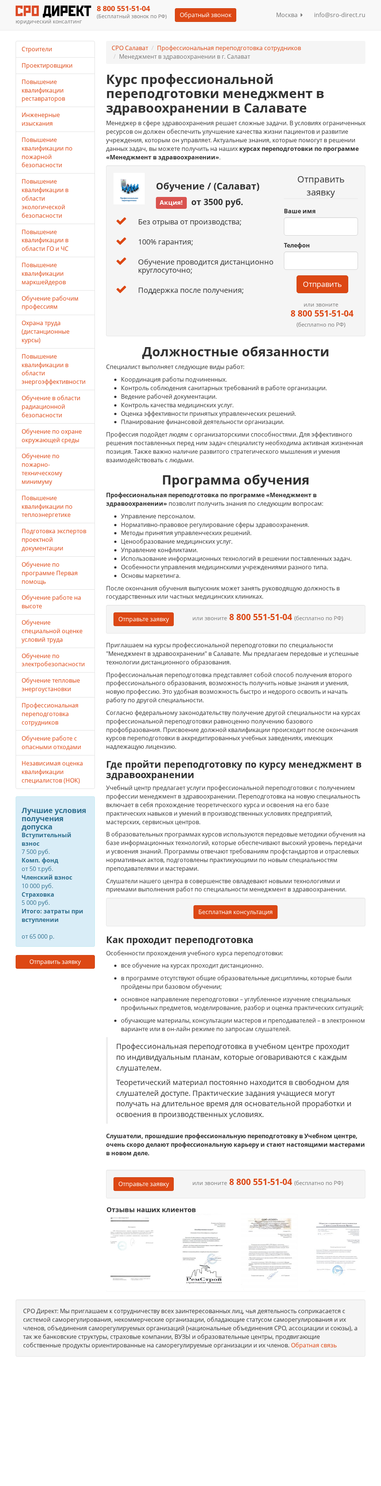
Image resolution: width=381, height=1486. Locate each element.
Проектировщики (47, 65)
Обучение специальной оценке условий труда (52, 631)
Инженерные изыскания (41, 119)
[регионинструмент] (134, 1248)
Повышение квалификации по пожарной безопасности (47, 152)
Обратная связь (314, 1345)
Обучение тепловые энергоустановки (51, 684)
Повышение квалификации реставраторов (43, 90)
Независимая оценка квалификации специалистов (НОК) (52, 771)
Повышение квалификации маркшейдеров (44, 273)
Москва (288, 15)
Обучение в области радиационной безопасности (51, 406)
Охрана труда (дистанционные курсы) (46, 331)
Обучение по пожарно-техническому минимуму (42, 469)
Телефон (297, 245)
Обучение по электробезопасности (53, 660)
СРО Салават (130, 48)
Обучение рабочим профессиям (50, 302)
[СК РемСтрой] (202, 1252)
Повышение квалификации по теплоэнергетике (47, 506)
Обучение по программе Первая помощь (50, 573)
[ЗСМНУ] (269, 1252)
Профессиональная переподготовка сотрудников (229, 48)
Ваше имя (300, 211)
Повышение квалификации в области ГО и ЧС (45, 240)
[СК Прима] (337, 1252)
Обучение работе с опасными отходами (51, 742)
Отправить (322, 284)
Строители (37, 49)
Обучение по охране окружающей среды (52, 435)
